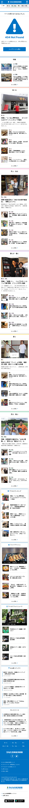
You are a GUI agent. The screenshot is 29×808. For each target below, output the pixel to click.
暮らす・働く (24, 5)
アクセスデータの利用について (9, 766)
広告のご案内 (5, 771)
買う (19, 5)
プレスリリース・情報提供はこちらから (11, 764)
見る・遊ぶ (14, 5)
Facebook (12, 756)
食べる (8, 5)
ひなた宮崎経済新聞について (8, 762)
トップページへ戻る (14, 49)
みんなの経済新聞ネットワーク (14, 788)
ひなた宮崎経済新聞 (14, 2)
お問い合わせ (5, 769)
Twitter (16, 756)
